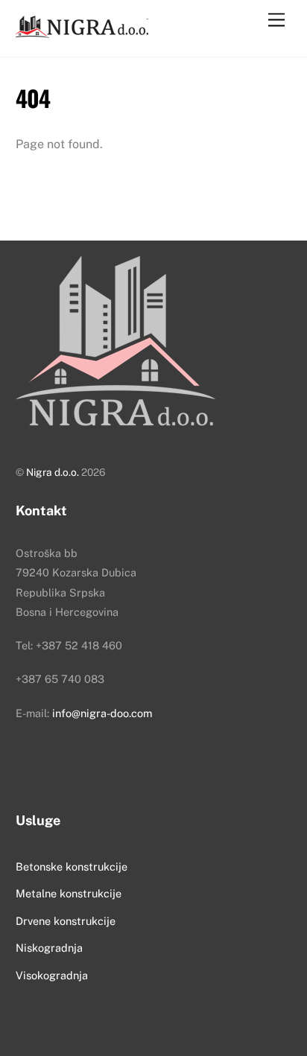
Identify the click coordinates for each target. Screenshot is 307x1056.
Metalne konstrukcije (68, 893)
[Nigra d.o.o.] (83, 29)
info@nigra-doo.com (102, 713)
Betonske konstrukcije (71, 866)
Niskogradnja (49, 947)
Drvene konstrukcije (65, 921)
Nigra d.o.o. (52, 472)
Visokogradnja (52, 975)
